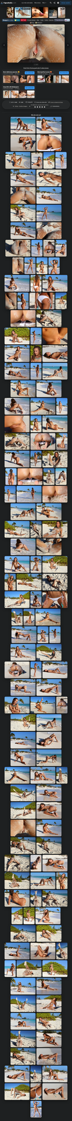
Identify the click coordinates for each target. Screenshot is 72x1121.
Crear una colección (41, 102)
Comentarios (56, 106)
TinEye (16, 106)
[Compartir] (54, 3)
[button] (58, 3)
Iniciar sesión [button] (65, 3)
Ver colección (30, 73)
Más (43, 3)
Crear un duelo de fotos (56, 102)
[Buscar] (51, 3)
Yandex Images (23, 106)
